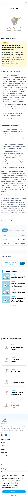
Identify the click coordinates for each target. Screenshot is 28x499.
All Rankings (4, 471)
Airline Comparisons (5, 455)
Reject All (14, 495)
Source (3, 65)
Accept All (14, 492)
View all (14, 305)
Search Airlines (4, 452)
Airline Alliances (4, 458)
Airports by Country (5, 464)
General (5, 230)
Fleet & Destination (14, 230)
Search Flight (4, 445)
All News (3, 442)
